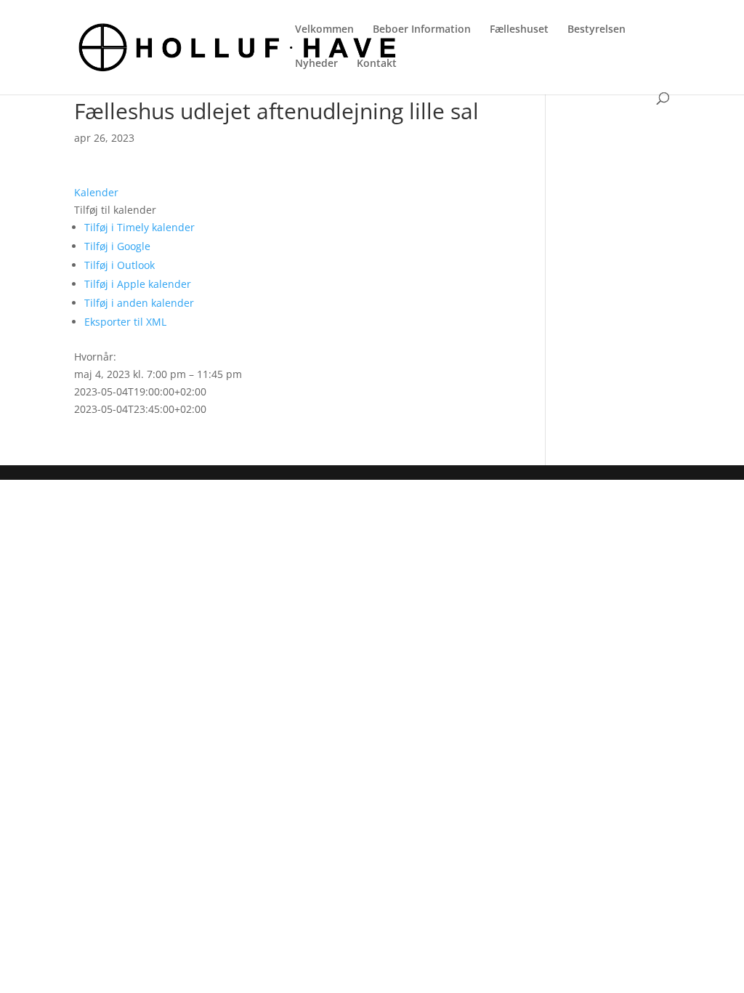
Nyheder (316, 64)
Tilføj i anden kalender (139, 303)
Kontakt (377, 64)
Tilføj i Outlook (119, 265)
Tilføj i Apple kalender (137, 284)
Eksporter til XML (125, 322)
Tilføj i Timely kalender (139, 227)
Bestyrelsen (596, 30)
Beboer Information (422, 30)
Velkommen (324, 30)
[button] (115, 210)
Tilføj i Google (117, 246)
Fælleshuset (519, 30)
